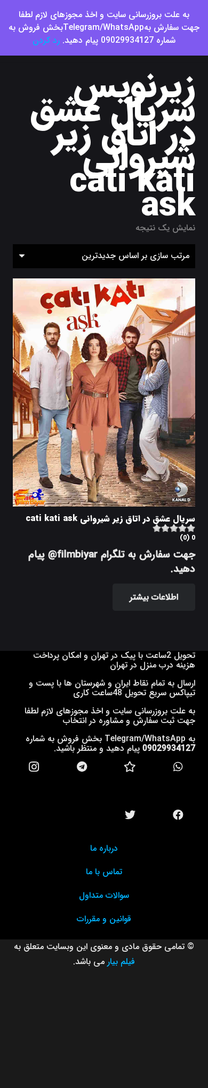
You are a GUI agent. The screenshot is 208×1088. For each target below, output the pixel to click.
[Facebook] (178, 815)
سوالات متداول (104, 895)
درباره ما (104, 848)
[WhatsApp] (178, 766)
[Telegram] (82, 766)
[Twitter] (130, 815)
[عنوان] (130, 766)
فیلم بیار (121, 961)
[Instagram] (34, 766)
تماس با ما (104, 872)
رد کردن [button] (46, 40)
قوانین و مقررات (104, 919)
